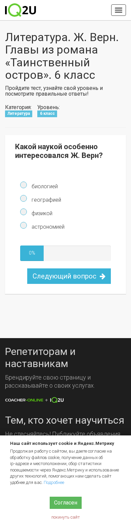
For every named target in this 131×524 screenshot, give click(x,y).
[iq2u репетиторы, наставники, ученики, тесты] (20, 10)
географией (45, 200)
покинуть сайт (65, 517)
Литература (18, 113)
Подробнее (54, 482)
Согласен (65, 502)
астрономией (47, 227)
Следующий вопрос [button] (65, 276)
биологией (44, 186)
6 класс (47, 113)
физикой (41, 213)
